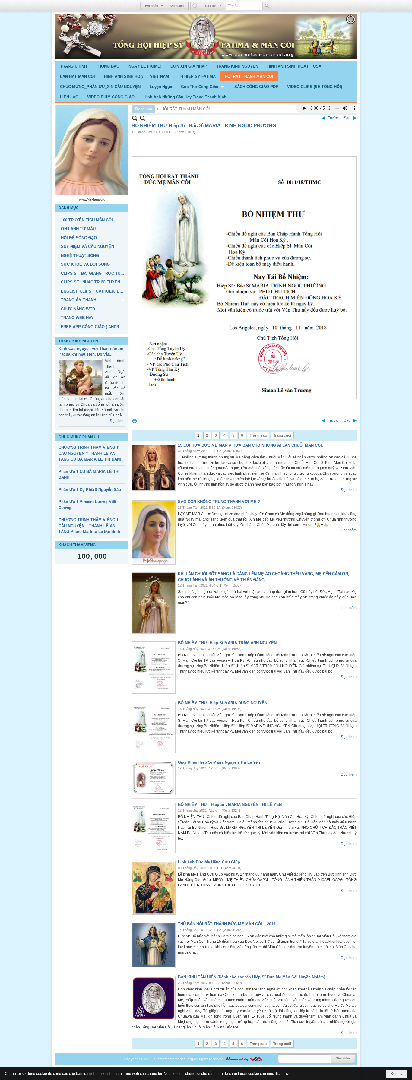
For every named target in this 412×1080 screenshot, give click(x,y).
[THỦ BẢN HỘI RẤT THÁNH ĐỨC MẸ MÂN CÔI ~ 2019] (153, 945)
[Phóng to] (142, 118)
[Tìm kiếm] (267, 6)
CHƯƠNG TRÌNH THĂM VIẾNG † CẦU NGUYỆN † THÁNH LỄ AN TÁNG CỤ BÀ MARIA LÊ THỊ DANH (90, 469)
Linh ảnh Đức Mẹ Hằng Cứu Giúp (209, 862)
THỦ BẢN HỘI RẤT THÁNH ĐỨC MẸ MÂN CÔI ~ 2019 (226, 924)
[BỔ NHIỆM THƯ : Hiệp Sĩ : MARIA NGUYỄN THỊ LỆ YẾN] (153, 828)
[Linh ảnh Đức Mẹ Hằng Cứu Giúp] (153, 888)
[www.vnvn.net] (243, 1059)
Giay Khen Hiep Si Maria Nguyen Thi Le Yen (219, 762)
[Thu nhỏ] (135, 118)
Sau (347, 118)
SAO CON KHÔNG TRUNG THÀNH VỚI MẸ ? (219, 501)
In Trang (135, 420)
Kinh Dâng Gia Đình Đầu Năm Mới (90, 348)
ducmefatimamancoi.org (173, 1059)
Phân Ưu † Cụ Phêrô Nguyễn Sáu (90, 505)
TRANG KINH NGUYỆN (78, 341)
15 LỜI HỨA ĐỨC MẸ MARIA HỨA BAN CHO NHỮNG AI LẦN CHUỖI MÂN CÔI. (250, 445)
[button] (203, 86)
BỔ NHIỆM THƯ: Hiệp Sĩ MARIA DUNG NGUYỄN (222, 703)
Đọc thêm (117, 436)
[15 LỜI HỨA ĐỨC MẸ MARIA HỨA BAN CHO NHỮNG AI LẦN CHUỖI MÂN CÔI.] (153, 467)
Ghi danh (177, 5)
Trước (333, 118)
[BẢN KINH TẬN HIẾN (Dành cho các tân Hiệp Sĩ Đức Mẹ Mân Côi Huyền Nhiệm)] (153, 998)
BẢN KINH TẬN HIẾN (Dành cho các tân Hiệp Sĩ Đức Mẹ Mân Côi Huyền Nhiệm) (251, 977)
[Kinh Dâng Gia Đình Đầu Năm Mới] (80, 369)
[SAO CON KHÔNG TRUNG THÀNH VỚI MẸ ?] (153, 532)
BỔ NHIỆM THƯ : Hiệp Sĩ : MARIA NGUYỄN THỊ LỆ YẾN (230, 804)
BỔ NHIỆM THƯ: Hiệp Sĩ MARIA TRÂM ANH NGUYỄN (227, 643)
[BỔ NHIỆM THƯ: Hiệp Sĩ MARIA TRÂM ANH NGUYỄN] (153, 667)
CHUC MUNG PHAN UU (79, 453)
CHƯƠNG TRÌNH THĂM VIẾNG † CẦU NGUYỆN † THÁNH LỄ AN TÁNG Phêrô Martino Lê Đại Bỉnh (89, 542)
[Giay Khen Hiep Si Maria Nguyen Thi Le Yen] (153, 778)
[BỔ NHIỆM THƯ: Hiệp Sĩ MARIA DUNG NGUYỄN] (153, 727)
